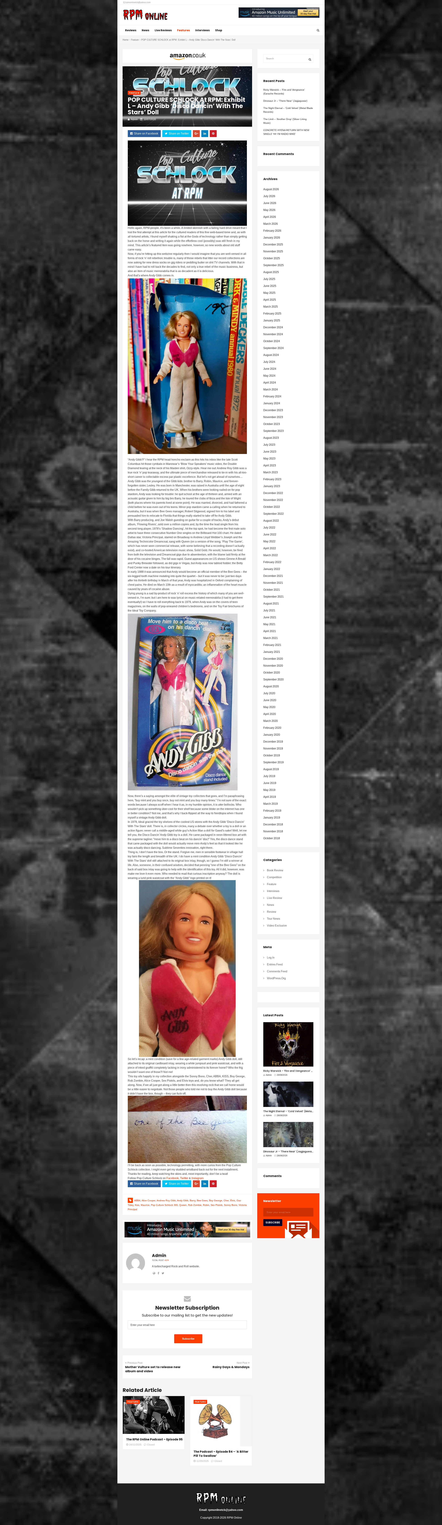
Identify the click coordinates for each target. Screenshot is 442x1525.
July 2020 (269, 693)
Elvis (232, 1200)
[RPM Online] (145, 15)
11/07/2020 (150, 119)
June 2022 (269, 534)
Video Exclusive (277, 925)
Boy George (215, 1200)
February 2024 (272, 396)
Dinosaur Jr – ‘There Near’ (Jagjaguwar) (285, 100)
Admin (134, 119)
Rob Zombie (194, 1205)
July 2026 (269, 196)
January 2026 (271, 237)
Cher (226, 1200)
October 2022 (271, 506)
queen (183, 1205)
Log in (271, 957)
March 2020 (270, 720)
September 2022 (273, 513)
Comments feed (277, 971)
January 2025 (271, 320)
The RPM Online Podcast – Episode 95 (154, 1439)
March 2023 (270, 472)
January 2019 (271, 817)
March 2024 (270, 389)
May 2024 (269, 375)
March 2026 (270, 223)
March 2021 (270, 638)
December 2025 (273, 244)
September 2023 (273, 430)
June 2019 (269, 783)
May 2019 (269, 789)
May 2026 (269, 210)
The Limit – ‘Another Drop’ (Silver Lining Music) (285, 121)
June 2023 (269, 451)
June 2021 (269, 617)
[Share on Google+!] (196, 133)
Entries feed (275, 964)
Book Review (275, 870)
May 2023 (269, 458)
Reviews (130, 30)
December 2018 (273, 824)
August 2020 (271, 686)
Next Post (242, 1362)
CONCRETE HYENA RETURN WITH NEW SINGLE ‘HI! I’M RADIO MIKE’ (286, 132)
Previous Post (134, 1362)
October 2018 (271, 838)
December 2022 (273, 493)
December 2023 (273, 410)
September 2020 (273, 679)
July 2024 (269, 361)
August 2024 (271, 355)
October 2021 (271, 589)
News (145, 30)
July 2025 (269, 279)
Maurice (145, 1205)
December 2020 (273, 658)
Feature (135, 39)
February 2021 (272, 644)
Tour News (273, 918)
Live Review (274, 898)
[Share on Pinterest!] (213, 133)
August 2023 (271, 437)
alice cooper (148, 1200)
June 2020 (269, 700)
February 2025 (272, 313)
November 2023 (273, 417)
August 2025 (271, 272)
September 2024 (273, 348)
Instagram (197, 1178)
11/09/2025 (202, 1461)
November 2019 (273, 748)
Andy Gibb (182, 1200)
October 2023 (271, 424)
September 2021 (273, 596)
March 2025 (270, 306)
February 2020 (272, 727)
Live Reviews (163, 30)
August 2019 (271, 769)
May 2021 (269, 624)
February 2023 (272, 479)
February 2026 (272, 230)
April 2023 (269, 465)
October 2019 (271, 755)
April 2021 (269, 631)
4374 (167, 1260)
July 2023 (269, 444)
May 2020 (269, 707)
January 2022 (271, 569)
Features (183, 30)
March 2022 (270, 555)
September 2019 (273, 762)
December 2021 (273, 575)
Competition (274, 877)
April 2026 (269, 216)
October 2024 (271, 341)
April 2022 (269, 548)
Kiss (137, 1205)
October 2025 (271, 258)
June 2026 (269, 203)
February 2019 (272, 810)
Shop (218, 30)
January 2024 (271, 403)
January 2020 (271, 734)
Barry (192, 1200)
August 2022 (271, 520)
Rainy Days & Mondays (231, 1367)
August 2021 (271, 603)
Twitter (184, 1178)
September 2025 (273, 265)
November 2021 (273, 582)
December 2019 (273, 741)
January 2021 (271, 651)
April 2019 (269, 796)
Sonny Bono (230, 1205)
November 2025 (273, 251)
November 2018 (273, 831)
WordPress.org (276, 978)
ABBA (137, 1200)
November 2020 (273, 665)
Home (125, 39)
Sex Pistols (217, 1205)
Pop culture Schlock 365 (164, 1205)
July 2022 (269, 527)
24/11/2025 (135, 1444)
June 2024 (269, 368)
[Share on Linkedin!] (204, 133)
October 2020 (271, 672)
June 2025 (269, 285)
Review (271, 911)
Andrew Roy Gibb (166, 1200)
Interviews (202, 30)
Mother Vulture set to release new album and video (152, 1369)
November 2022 (273, 499)
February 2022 (272, 562)
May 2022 (269, 541)
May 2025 (269, 292)
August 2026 (271, 189)
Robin (206, 1205)
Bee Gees (202, 1200)
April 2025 (269, 299)
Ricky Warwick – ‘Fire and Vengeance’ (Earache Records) (284, 91)
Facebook (172, 1178)
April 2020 (269, 714)
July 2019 (269, 776)
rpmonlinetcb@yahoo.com (138, 2)
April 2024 (269, 382)
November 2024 (273, 334)
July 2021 (269, 610)
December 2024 (273, 327)
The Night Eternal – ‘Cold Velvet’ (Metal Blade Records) (288, 110)
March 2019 (270, 803)
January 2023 (271, 486)
